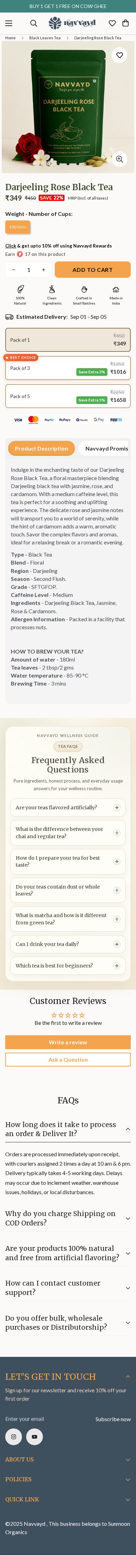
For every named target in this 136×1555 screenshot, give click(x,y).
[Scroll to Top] (123, 1518)
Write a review (68, 1042)
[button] (125, 23)
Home (10, 37)
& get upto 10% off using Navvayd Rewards (58, 246)
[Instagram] (13, 1436)
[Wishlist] (112, 23)
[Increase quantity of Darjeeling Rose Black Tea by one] (44, 269)
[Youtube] (34, 1436)
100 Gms (17, 226)
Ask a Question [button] (68, 1059)
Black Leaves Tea (45, 37)
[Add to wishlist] (119, 55)
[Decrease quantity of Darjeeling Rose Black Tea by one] (14, 269)
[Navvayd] (72, 23)
